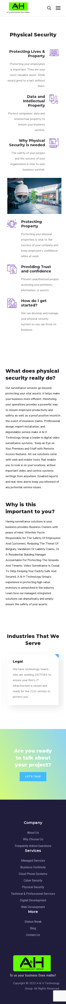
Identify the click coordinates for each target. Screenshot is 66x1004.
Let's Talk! (33, 776)
